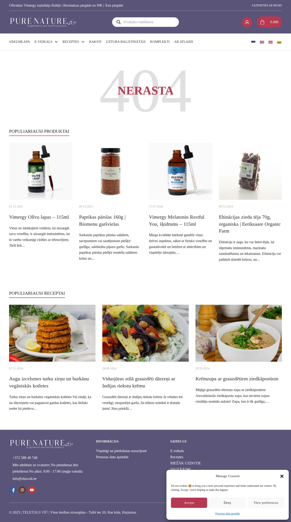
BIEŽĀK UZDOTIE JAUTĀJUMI (185, 466)
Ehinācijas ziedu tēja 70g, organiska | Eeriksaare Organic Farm (250, 224)
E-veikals (43, 42)
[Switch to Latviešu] (270, 42)
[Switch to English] (262, 42)
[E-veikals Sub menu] (56, 42)
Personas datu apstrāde (227, 513)
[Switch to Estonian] (253, 42)
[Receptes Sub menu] (83, 42)
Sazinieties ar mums (267, 5)
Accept (189, 502)
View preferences (266, 502)
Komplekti (160, 42)
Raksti (95, 42)
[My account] (247, 22)
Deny (227, 502)
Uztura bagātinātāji (126, 42)
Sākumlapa (19, 42)
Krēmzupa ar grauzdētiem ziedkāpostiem (237, 378)
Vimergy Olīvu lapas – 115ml (39, 217)
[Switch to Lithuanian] (279, 42)
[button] (282, 476)
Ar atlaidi (183, 42)
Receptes (71, 42)
